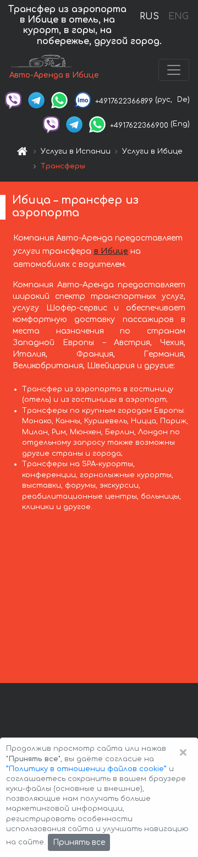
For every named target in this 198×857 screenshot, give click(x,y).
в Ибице (111, 251)
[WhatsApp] (59, 99)
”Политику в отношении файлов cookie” (86, 769)
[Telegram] (36, 99)
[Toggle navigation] (173, 70)
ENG (178, 16)
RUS (149, 16)
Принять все (79, 842)
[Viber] (13, 99)
